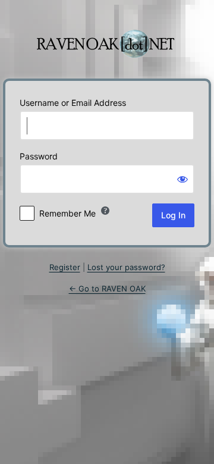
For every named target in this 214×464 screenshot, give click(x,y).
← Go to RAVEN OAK (107, 288)
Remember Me (67, 213)
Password (39, 156)
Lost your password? (126, 267)
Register (64, 267)
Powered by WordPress (107, 37)
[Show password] (182, 179)
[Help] (105, 210)
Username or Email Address (73, 103)
